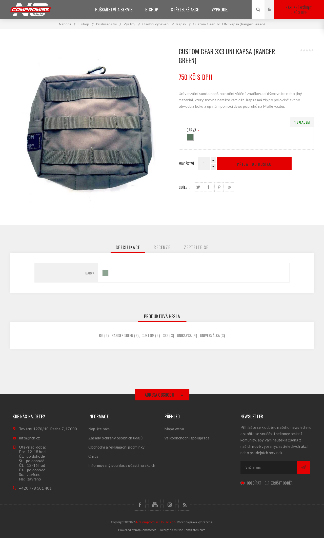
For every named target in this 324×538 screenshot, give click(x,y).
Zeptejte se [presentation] (196, 247)
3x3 (166, 335)
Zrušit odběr (282, 483)
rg (101, 335)
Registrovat (273, 14)
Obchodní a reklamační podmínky (116, 447)
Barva (192, 130)
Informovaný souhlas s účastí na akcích (121, 465)
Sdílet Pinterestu (219, 187)
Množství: (187, 163)
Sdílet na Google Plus (229, 187)
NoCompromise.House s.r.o (156, 522)
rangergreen (122, 335)
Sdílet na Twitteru (198, 187)
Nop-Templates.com (191, 530)
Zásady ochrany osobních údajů (115, 438)
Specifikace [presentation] (128, 247)
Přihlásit (273, 5)
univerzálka (210, 335)
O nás (93, 456)
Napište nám (99, 428)
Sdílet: (184, 187)
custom (147, 335)
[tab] (128, 247)
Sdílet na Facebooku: (208, 187)
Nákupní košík (298, 10)
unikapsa (184, 335)
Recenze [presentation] (162, 247)
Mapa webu (174, 428)
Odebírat (254, 483)
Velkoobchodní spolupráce (187, 438)
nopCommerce (145, 530)
